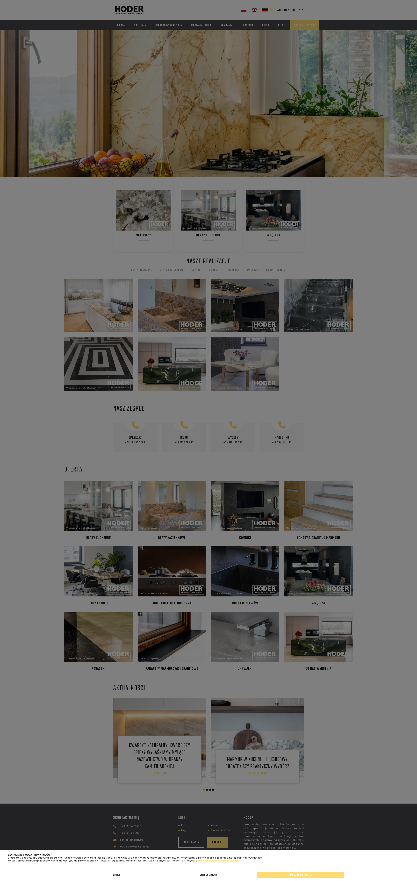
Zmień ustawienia (208, 875)
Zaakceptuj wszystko (300, 875)
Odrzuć (116, 875)
